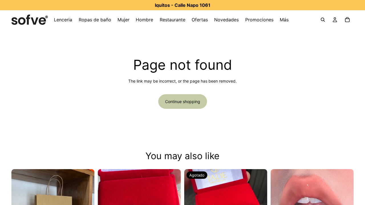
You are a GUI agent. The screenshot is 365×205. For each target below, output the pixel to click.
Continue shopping (182, 101)
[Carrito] (347, 19)
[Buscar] (323, 19)
